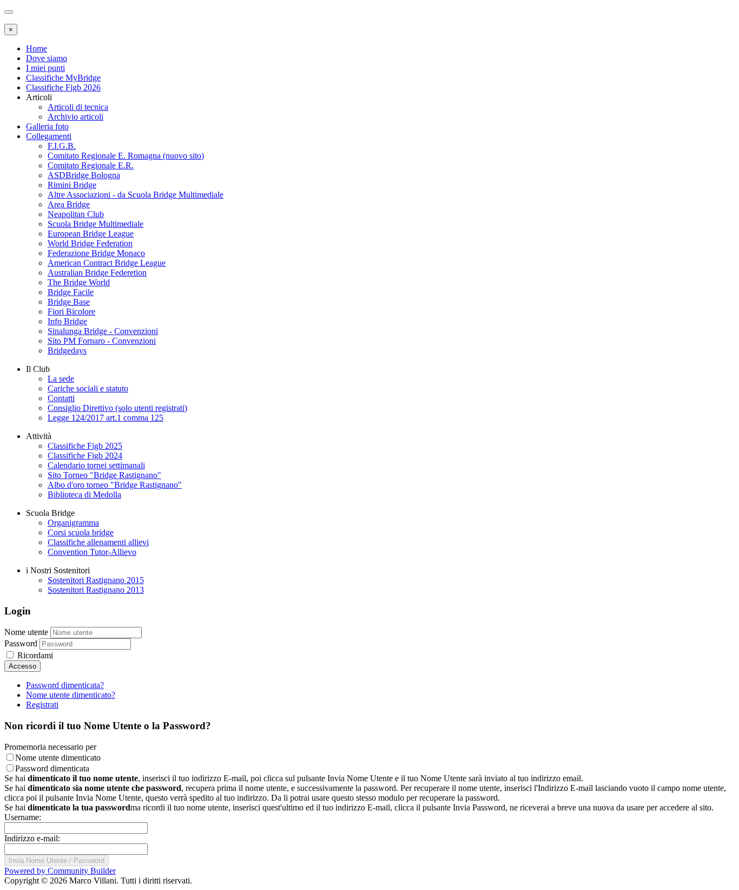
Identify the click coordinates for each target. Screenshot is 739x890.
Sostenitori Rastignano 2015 (96, 580)
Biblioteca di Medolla (84, 494)
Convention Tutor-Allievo (92, 552)
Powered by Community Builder (60, 870)
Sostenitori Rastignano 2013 (96, 589)
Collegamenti (48, 136)
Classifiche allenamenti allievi (98, 542)
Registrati (42, 704)
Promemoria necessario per (50, 746)
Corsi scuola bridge (81, 532)
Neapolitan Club (76, 214)
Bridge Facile (71, 292)
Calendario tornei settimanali (96, 465)
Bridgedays (67, 350)
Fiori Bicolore (71, 311)
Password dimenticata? (65, 685)
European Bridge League (91, 233)
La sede (61, 378)
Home (36, 48)
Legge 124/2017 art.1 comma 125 (105, 417)
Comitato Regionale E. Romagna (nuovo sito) (126, 155)
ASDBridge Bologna (84, 175)
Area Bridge (69, 204)
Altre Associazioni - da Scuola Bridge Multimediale (135, 194)
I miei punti (45, 68)
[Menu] (8, 12)
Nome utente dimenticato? (70, 694)
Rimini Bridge (72, 184)
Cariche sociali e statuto (88, 388)
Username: (22, 817)
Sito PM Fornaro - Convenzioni (102, 340)
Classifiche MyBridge (63, 77)
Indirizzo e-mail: (32, 838)
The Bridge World (79, 282)
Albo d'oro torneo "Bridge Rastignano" (115, 484)
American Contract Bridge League (107, 262)
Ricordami (34, 655)
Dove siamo (46, 58)
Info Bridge (67, 321)
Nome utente (26, 632)
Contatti (61, 398)
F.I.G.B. (62, 145)
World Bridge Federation (90, 243)
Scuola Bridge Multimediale (95, 223)
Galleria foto (47, 126)
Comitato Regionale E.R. (91, 165)
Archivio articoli (75, 116)
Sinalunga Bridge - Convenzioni (103, 331)
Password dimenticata (52, 768)
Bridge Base (69, 301)
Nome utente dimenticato (58, 757)
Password (20, 643)
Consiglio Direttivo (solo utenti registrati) (117, 408)
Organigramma (73, 522)
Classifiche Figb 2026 (63, 87)
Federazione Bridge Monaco (96, 253)
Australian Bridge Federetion (97, 272)
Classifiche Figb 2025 (85, 445)
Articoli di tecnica (78, 107)
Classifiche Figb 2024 (85, 455)
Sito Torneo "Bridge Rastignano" (104, 475)
